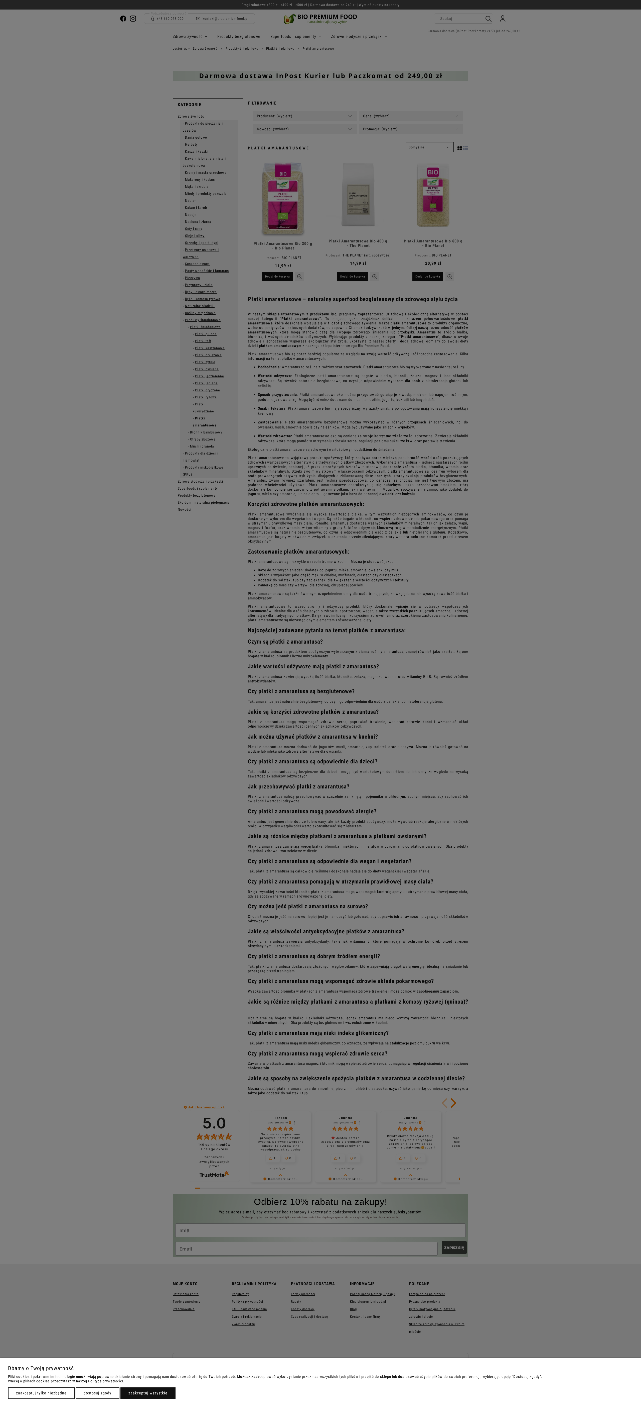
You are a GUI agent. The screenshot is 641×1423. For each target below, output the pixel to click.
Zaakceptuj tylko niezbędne (41, 1393)
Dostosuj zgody (97, 1393)
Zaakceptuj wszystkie (148, 1393)
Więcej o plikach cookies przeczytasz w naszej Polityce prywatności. (66, 1381)
